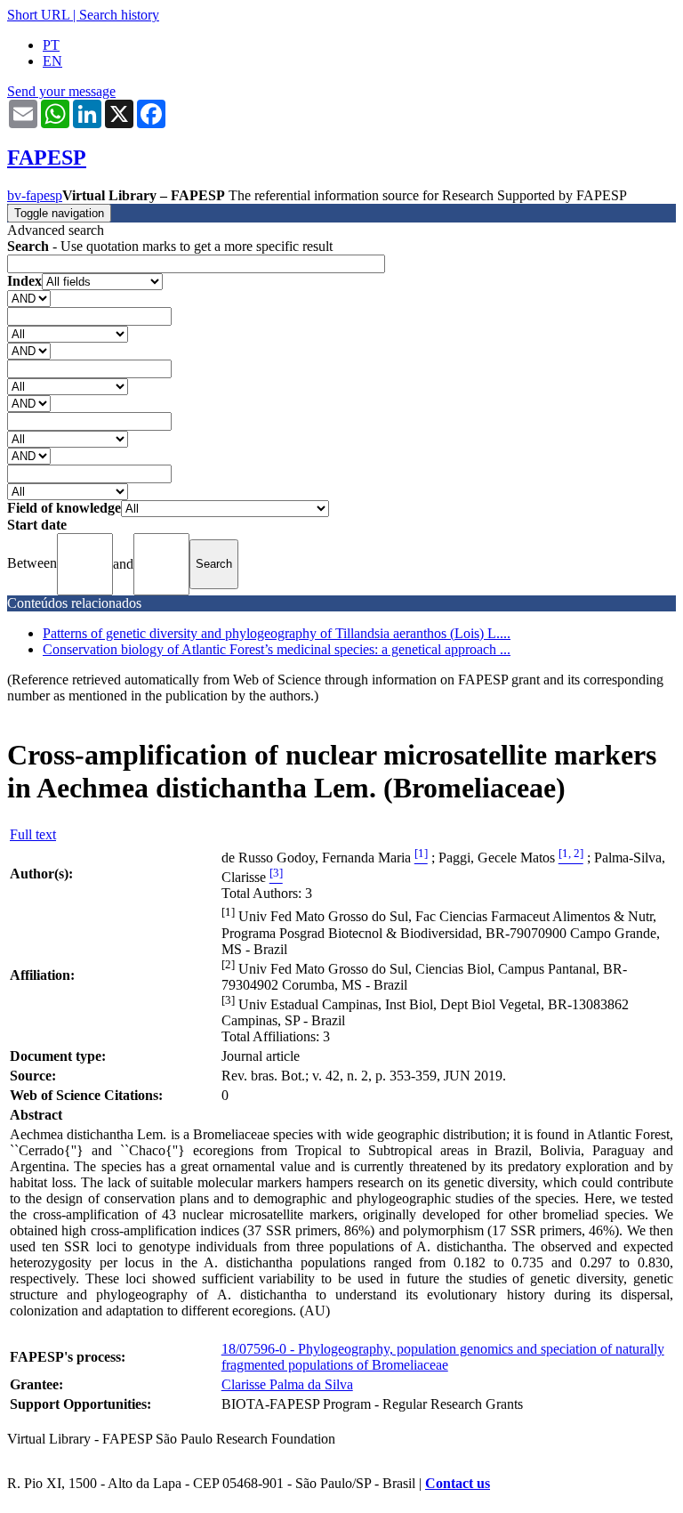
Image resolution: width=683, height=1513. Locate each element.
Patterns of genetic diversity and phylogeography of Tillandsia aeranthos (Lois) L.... (276, 633)
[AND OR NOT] (29, 297)
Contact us (457, 1483)
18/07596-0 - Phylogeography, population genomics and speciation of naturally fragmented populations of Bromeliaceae (442, 1356)
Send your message (61, 91)
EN (52, 61)
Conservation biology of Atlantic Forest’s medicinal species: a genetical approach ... (276, 649)
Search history (119, 14)
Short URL (38, 14)
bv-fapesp (34, 195)
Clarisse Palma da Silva (287, 1384)
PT (51, 45)
